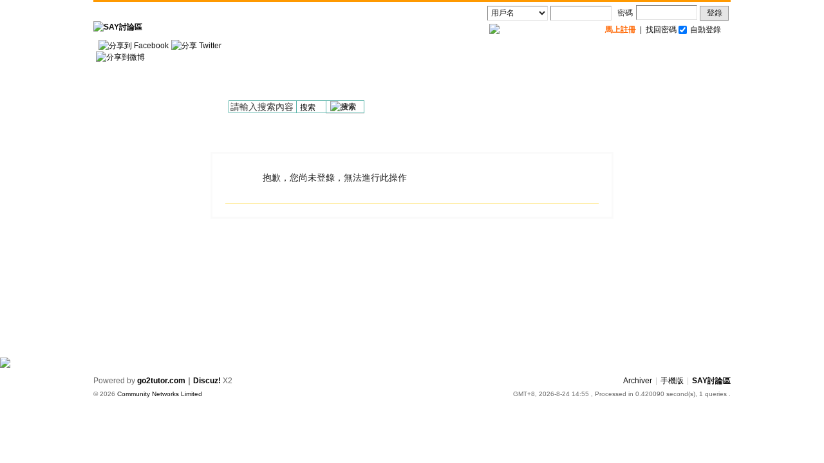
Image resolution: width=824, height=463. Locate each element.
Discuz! (207, 380)
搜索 (307, 107)
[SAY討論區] (117, 27)
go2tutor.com (161, 380)
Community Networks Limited (159, 393)
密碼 (625, 12)
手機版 (672, 380)
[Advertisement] (496, 71)
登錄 (714, 12)
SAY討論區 (711, 380)
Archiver (637, 380)
